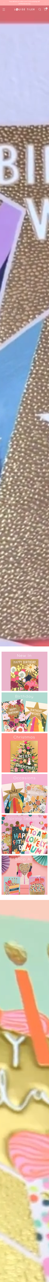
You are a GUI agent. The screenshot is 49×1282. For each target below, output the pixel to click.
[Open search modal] (39, 9)
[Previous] (4, 2)
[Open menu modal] (3, 9)
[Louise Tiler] (24, 9)
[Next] (45, 2)
